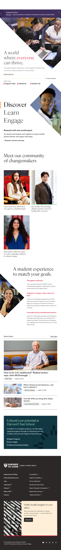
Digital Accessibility (35, 478)
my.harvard (7, 484)
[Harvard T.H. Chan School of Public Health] (20, 465)
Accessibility (33, 474)
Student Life (36, 84)
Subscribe (28, 520)
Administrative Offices (11, 474)
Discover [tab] (15, 105)
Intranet (6, 488)
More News (54, 336)
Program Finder (10, 84)
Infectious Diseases (30, 390)
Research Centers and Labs (14, 140)
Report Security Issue (35, 491)
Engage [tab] (13, 120)
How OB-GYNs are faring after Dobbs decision (38, 400)
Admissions (22, 84)
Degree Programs (14, 439)
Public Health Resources (11, 478)
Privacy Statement (34, 481)
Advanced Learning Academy (18, 445)
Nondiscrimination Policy (36, 484)
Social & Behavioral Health (32, 404)
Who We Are (9, 74)
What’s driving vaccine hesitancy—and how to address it (38, 386)
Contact (6, 495)
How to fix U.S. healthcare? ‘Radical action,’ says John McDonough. (26, 374)
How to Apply (12, 442)
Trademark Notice (34, 495)
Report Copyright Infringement (38, 488)
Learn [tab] (11, 113)
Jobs (5, 481)
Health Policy (8, 378)
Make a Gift (7, 491)
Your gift (8, 14)
